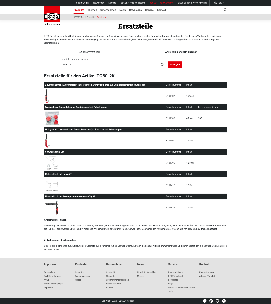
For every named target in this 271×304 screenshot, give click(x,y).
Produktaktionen (175, 272)
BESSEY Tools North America (192, 2)
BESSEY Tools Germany (161, 2)
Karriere (112, 2)
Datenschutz (49, 272)
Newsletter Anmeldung (147, 272)
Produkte (91, 17)
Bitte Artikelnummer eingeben (75, 59)
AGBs (46, 280)
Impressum (49, 287)
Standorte (110, 276)
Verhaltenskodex (113, 284)
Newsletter (98, 2)
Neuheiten (79, 272)
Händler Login (82, 2)
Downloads (173, 280)
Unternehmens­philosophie (117, 280)
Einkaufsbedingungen (53, 284)
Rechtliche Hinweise (52, 276)
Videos (78, 280)
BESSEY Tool (79, 17)
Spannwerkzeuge (82, 276)
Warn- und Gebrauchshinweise (181, 287)
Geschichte (111, 272)
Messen (140, 276)
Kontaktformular (206, 272)
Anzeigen (175, 64)
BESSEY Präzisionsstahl (133, 2)
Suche (171, 291)
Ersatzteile (101, 17)
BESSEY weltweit (175, 276)
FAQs (170, 284)
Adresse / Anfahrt (207, 276)
